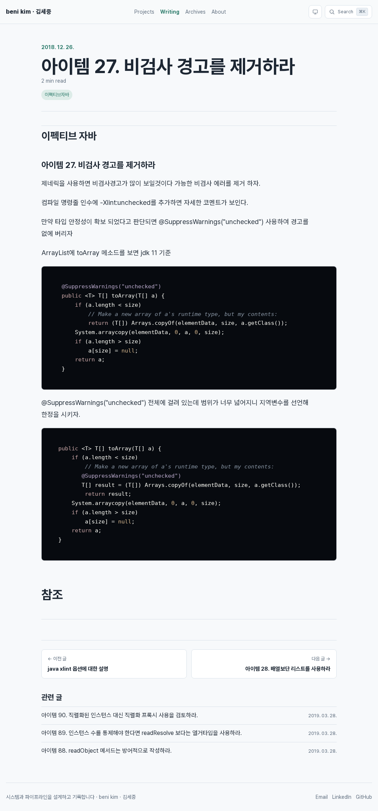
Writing (169, 12)
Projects (144, 12)
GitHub (364, 797)
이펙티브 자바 (69, 136)
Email (322, 797)
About (219, 12)
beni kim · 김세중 (28, 11)
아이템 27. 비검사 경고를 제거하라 (98, 165)
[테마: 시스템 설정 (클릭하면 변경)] (315, 11)
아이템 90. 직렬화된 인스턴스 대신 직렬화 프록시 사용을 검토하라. (119, 715)
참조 (52, 594)
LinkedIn (341, 797)
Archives (195, 12)
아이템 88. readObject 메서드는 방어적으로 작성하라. (106, 750)
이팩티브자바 (57, 94)
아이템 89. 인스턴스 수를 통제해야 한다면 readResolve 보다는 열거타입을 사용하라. (141, 732)
